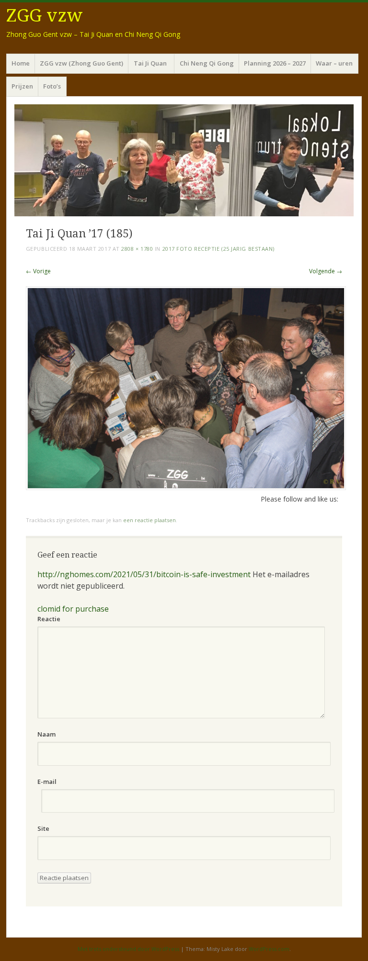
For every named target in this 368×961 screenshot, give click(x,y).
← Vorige (38, 271)
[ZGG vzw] (184, 160)
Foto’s (52, 86)
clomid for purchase (73, 608)
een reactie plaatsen (149, 520)
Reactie (48, 619)
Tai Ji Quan (152, 63)
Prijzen (22, 86)
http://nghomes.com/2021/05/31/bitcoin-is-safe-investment (144, 574)
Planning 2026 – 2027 (275, 63)
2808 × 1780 (137, 248)
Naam (46, 734)
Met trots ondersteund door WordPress (128, 948)
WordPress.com (269, 948)
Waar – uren (334, 63)
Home (21, 63)
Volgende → (325, 271)
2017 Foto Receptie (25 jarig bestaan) (218, 248)
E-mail (47, 781)
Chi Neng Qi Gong (207, 63)
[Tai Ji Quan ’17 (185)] (186, 487)
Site (43, 828)
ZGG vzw (44, 15)
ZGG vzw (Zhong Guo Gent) (81, 63)
